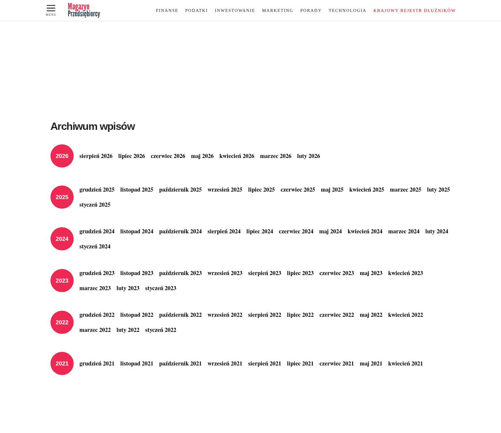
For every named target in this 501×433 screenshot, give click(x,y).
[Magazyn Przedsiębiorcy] (84, 10)
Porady (311, 10)
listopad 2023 (136, 273)
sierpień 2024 (224, 231)
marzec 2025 (405, 189)
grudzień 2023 (97, 273)
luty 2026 (308, 156)
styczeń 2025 (94, 204)
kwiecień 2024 (365, 231)
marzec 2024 (404, 231)
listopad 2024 (136, 231)
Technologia (347, 10)
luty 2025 (438, 189)
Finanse (167, 10)
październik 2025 (180, 189)
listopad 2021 (136, 363)
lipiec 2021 (300, 363)
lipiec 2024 (259, 231)
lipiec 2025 (261, 189)
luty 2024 (436, 231)
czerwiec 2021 (337, 363)
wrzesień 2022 (225, 314)
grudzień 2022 (97, 314)
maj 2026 (202, 156)
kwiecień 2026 (236, 156)
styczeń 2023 (160, 288)
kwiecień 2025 (366, 189)
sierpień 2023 (264, 273)
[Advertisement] (250, 64)
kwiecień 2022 (405, 314)
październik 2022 (180, 314)
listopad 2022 (136, 314)
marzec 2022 (95, 329)
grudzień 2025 (97, 189)
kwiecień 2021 (405, 363)
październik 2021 (180, 363)
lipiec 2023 (300, 273)
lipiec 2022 (300, 314)
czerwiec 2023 (337, 273)
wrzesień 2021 (225, 363)
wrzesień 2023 (225, 273)
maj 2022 (371, 314)
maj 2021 (371, 363)
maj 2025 (332, 189)
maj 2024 (330, 231)
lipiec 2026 (131, 156)
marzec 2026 (275, 156)
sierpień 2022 (264, 314)
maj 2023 (371, 273)
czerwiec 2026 (168, 156)
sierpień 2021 (264, 363)
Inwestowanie (235, 10)
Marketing (277, 10)
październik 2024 (180, 231)
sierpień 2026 (95, 156)
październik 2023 (180, 273)
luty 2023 (128, 288)
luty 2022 (128, 329)
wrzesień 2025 (225, 189)
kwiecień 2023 (405, 273)
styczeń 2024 (94, 246)
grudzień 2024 (97, 231)
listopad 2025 (136, 189)
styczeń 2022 (160, 329)
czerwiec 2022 (337, 314)
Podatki (196, 10)
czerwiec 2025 (298, 189)
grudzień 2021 (97, 363)
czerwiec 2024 (296, 231)
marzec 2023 (95, 288)
